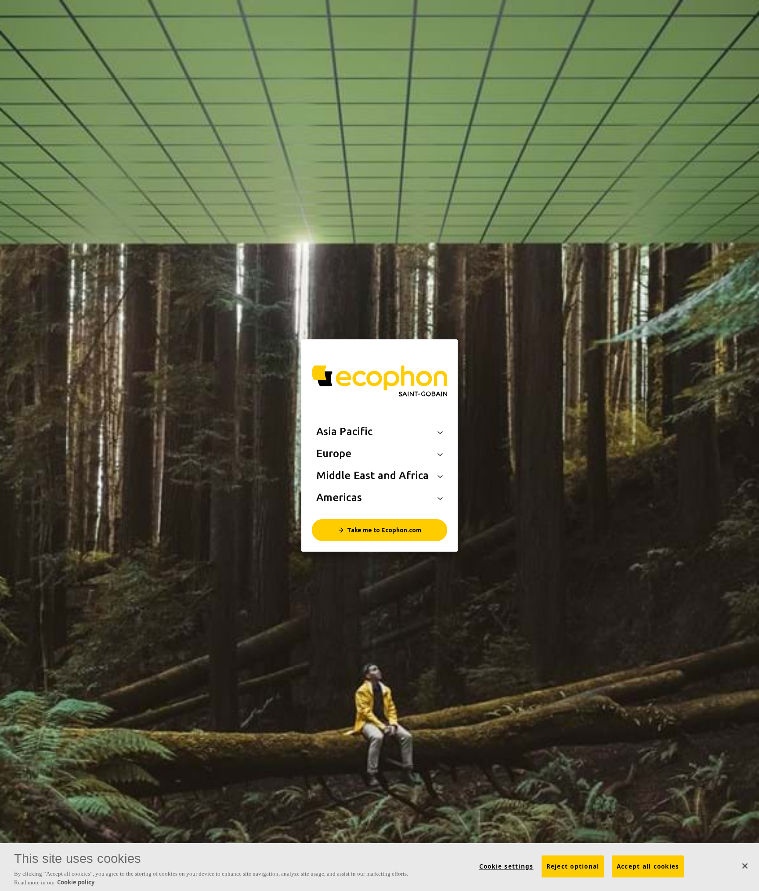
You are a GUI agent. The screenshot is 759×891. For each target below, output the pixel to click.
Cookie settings (506, 866)
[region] (379, 867)
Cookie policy (75, 882)
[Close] (745, 866)
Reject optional (573, 866)
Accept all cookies (648, 866)
